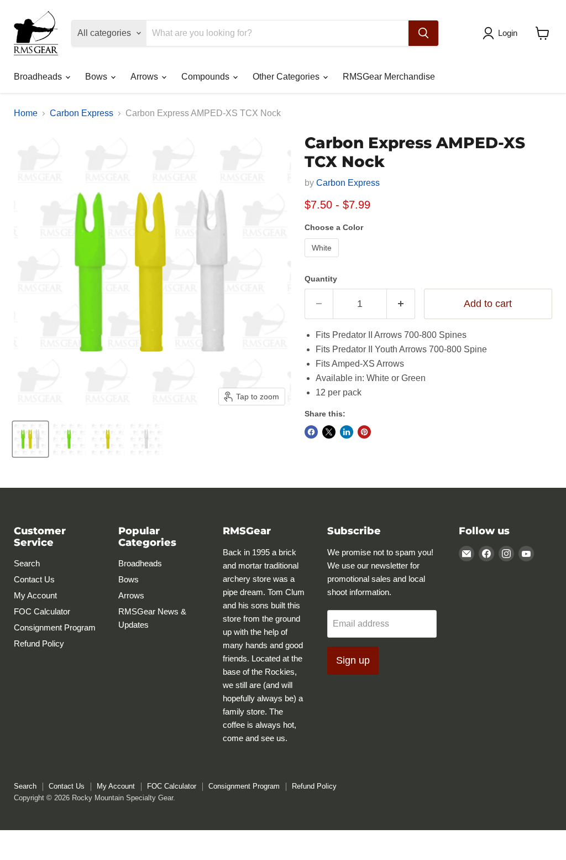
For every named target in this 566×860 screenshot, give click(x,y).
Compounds (206, 76)
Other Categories (287, 76)
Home (26, 113)
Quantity (321, 278)
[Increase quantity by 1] (401, 304)
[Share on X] (329, 432)
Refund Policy (39, 643)
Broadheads (39, 76)
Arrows (145, 76)
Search (27, 563)
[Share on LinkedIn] (346, 432)
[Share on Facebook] (311, 432)
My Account (35, 595)
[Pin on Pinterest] (364, 432)
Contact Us (34, 579)
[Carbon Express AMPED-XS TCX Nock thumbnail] (30, 439)
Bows (97, 76)
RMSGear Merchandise (389, 76)
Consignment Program (55, 627)
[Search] (423, 33)
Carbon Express (81, 113)
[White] (323, 259)
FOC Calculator (42, 611)
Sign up (353, 660)
